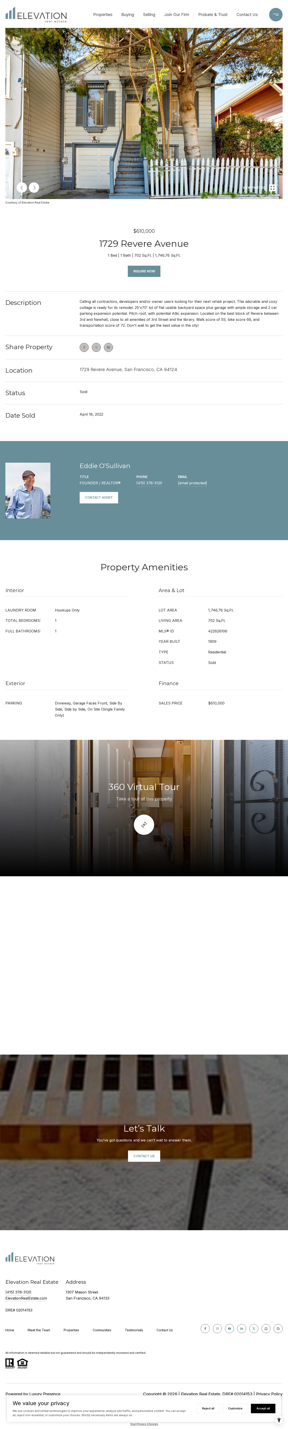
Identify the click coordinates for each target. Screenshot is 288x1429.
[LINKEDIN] (241, 1328)
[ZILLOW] (265, 1328)
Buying (127, 14)
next (34, 187)
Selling (149, 14)
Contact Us (247, 14)
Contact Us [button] (144, 1156)
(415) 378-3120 (149, 483)
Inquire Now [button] (144, 271)
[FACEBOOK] (205, 1328)
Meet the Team (39, 1330)
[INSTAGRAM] (217, 1328)
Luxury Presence (44, 1394)
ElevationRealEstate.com (26, 1298)
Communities (102, 1330)
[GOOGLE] (278, 1328)
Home (9, 1330)
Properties (102, 14)
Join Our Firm (176, 14)
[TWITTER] (253, 1328)
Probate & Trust (212, 14)
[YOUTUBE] (229, 1328)
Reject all (208, 1408)
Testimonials (134, 1330)
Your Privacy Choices (144, 1424)
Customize (235, 1408)
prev (22, 187)
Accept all (263, 1408)
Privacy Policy (269, 1394)
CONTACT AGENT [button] (99, 497)
